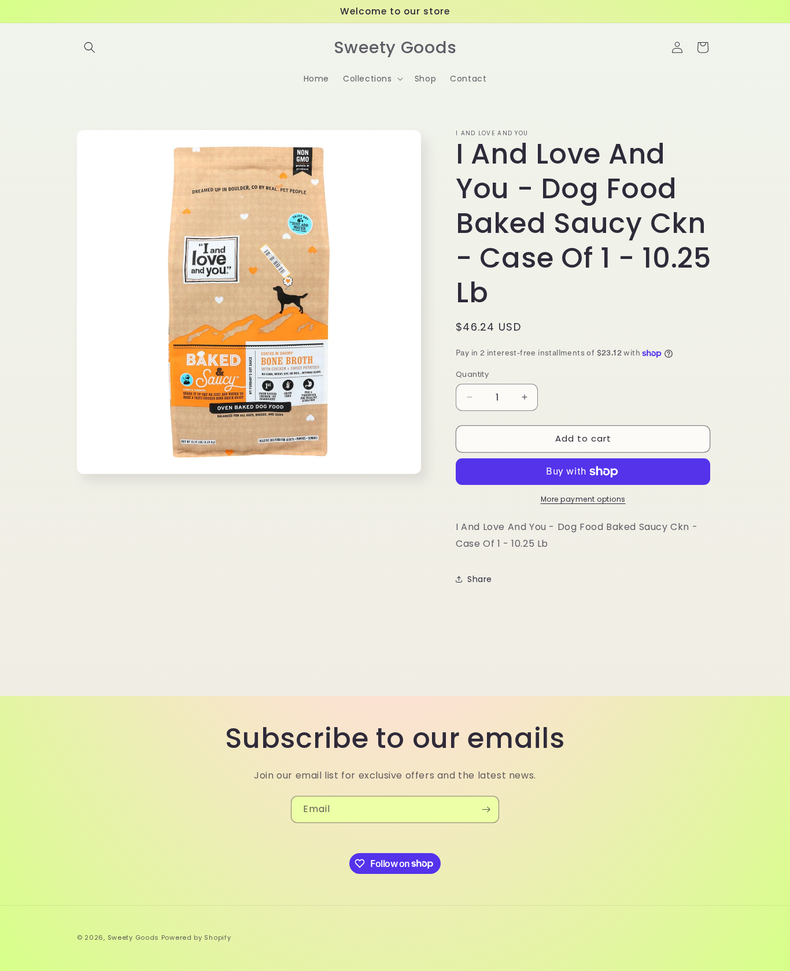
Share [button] (479, 579)
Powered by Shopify (196, 937)
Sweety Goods (133, 937)
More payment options (583, 499)
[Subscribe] (486, 809)
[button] (89, 47)
